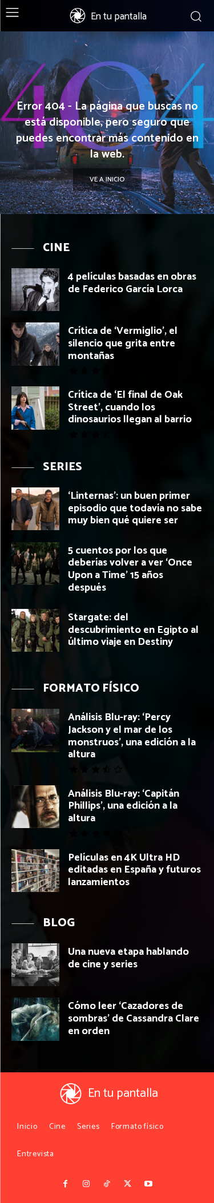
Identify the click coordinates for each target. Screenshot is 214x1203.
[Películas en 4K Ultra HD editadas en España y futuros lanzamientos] (35, 870)
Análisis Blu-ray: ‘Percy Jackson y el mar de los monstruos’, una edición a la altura (132, 736)
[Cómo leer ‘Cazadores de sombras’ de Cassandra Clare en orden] (35, 1019)
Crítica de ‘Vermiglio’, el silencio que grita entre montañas (122, 343)
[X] (128, 1184)
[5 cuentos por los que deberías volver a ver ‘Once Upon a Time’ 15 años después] (35, 563)
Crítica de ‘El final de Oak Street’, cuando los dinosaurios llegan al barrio (130, 407)
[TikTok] (106, 1184)
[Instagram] (86, 1184)
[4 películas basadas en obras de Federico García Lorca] (35, 289)
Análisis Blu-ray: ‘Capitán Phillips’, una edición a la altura (123, 806)
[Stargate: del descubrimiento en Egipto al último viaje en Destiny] (35, 630)
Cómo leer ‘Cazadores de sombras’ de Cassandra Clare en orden (133, 1018)
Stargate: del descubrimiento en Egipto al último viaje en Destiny (133, 630)
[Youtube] (148, 1184)
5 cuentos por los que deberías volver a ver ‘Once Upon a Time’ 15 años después (130, 569)
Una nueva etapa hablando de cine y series (128, 958)
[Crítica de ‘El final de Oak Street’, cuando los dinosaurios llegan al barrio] (35, 407)
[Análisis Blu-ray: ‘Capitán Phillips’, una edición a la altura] (35, 806)
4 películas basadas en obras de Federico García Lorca (132, 283)
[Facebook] (65, 1184)
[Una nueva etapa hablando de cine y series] (35, 964)
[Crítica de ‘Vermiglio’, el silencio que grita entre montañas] (35, 343)
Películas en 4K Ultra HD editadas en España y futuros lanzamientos (134, 870)
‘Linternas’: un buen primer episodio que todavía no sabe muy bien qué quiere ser (135, 508)
